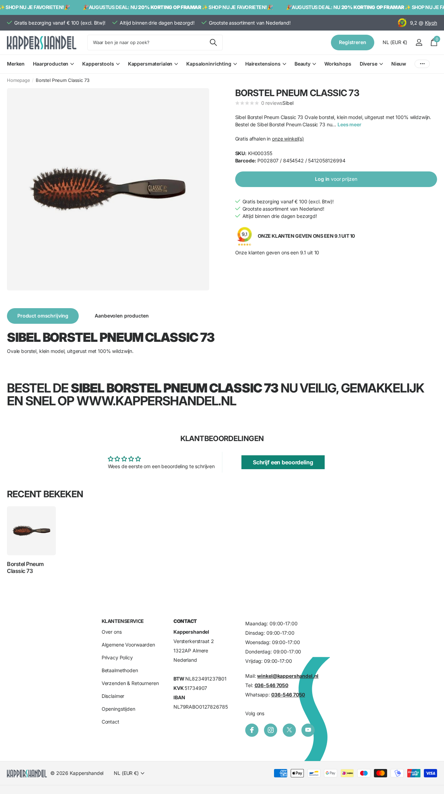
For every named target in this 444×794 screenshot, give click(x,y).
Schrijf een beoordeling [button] (283, 462)
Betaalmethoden (120, 671)
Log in (336, 179)
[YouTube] (308, 730)
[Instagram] (270, 730)
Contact (110, 722)
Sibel (287, 103)
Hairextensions (263, 64)
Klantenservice (123, 621)
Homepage (18, 80)
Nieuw (398, 64)
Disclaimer (113, 696)
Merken (16, 64)
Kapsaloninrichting (208, 64)
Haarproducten (50, 64)
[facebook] (251, 730)
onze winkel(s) (288, 139)
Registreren (352, 42)
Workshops (337, 64)
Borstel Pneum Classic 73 (25, 567)
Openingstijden (118, 709)
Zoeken (213, 42)
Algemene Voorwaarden (128, 645)
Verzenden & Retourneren (130, 683)
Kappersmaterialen (150, 64)
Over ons (112, 632)
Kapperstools (98, 64)
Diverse (368, 64)
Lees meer (349, 124)
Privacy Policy (117, 658)
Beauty (302, 64)
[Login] (419, 42)
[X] (289, 730)
